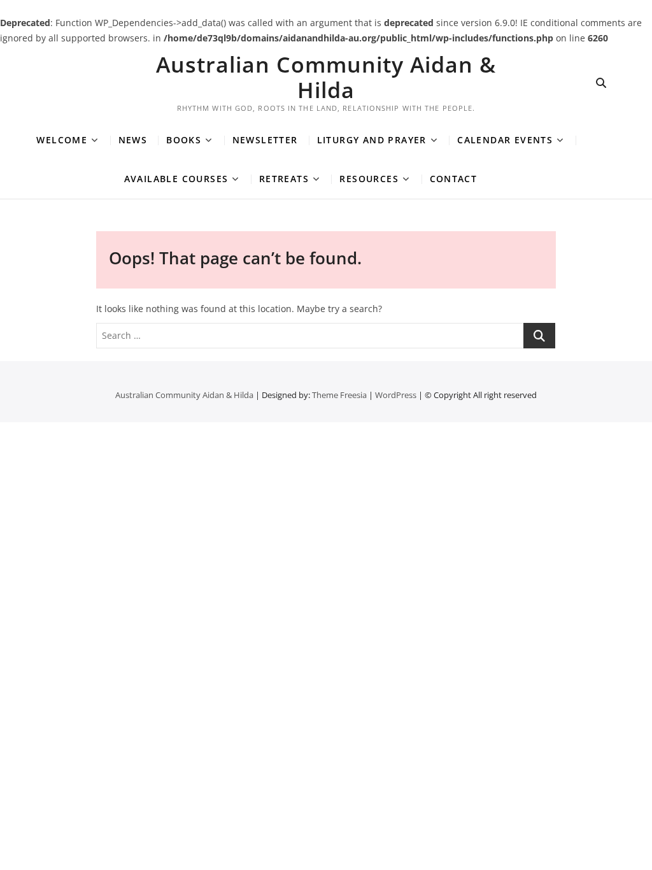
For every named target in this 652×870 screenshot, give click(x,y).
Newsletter (265, 140)
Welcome (61, 140)
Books (183, 140)
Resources (369, 179)
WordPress (395, 395)
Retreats (284, 179)
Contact (454, 179)
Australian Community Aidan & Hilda (326, 77)
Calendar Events (505, 140)
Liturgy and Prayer (372, 140)
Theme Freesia (339, 395)
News (133, 140)
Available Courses (176, 179)
